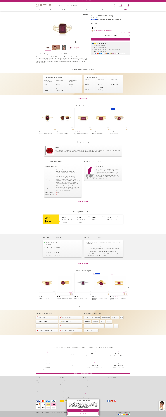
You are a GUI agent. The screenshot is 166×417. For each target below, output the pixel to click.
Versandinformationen (47, 366)
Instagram (115, 401)
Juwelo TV (123, 10)
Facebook (108, 401)
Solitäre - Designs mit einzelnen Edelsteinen (94, 326)
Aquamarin (109, 384)
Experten (71, 358)
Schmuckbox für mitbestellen (103, 28)
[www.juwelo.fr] (119, 414)
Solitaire (46, 90)
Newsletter (71, 364)
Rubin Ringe (109, 321)
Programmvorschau (71, 362)
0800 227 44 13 (99, 367)
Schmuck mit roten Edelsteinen (91, 330)
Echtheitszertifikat (47, 356)
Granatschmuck (63, 392)
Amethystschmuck (63, 382)
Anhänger (38, 382)
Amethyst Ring (86, 382)
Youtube (111, 401)
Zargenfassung (114, 84)
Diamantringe (38, 390)
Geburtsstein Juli (108, 326)
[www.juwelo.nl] (122, 414)
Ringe (121, 317)
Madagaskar (101, 91)
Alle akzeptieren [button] (83, 410)
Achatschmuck (63, 380)
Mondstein (109, 392)
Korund (116, 326)
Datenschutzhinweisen (82, 407)
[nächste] (128, 122)
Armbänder (38, 384)
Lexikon (112, 10)
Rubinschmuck (115, 317)
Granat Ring (85, 390)
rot (86, 91)
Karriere (37, 412)
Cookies (53, 412)
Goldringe (102, 321)
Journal (70, 366)
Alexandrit (109, 380)
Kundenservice (47, 354)
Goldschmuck (95, 321)
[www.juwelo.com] (127, 414)
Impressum (59, 412)
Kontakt (65, 412)
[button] (114, 5)
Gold (45, 86)
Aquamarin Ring (86, 384)
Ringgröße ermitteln (47, 369)
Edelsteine (52, 10)
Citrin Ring (85, 386)
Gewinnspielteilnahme (47, 360)
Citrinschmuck (63, 388)
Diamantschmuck (63, 390)
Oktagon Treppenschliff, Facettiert (101, 86)
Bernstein (109, 386)
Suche (106, 5)
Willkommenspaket (47, 358)
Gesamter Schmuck (40, 380)
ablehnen (86, 405)
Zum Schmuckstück (82, 98)
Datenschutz (47, 412)
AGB (42, 412)
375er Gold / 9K (60, 86)
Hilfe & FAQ (47, 367)
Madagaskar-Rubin (102, 81)
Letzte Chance (89, 10)
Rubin (86, 81)
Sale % (101, 10)
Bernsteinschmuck (63, 386)
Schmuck (41, 10)
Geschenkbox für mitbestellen (104, 30)
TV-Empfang (47, 362)
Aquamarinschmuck (64, 384)
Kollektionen (65, 10)
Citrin (108, 388)
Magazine (71, 360)
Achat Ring (85, 380)
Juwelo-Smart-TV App (47, 364)
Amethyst (109, 382)
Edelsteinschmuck (106, 317)
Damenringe (87, 321)
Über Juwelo (71, 354)
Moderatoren (71, 356)
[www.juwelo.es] (124, 414)
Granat (108, 390)
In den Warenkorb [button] (110, 39)
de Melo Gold (59, 90)
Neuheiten (77, 10)
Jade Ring (85, 392)
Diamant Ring (86, 388)
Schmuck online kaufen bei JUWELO (92, 317)
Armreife (37, 386)
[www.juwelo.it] (129, 414)
